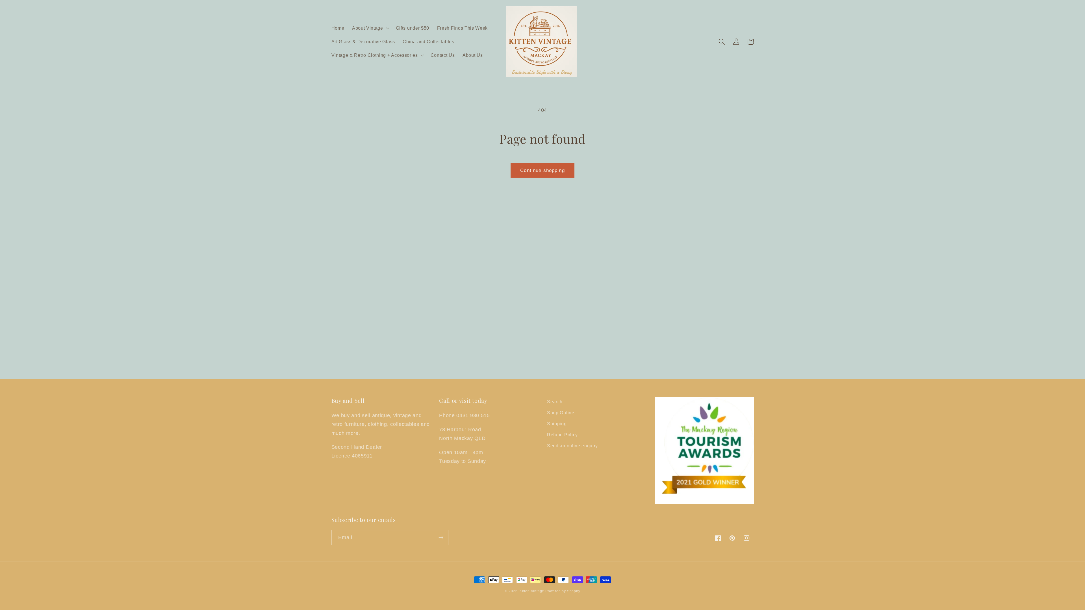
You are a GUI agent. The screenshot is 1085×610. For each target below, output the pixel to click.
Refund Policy (562, 434)
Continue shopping (542, 170)
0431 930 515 (473, 415)
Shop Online (560, 412)
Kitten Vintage (532, 591)
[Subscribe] (441, 537)
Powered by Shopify (562, 591)
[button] (370, 28)
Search (555, 401)
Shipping (557, 423)
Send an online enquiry (572, 445)
